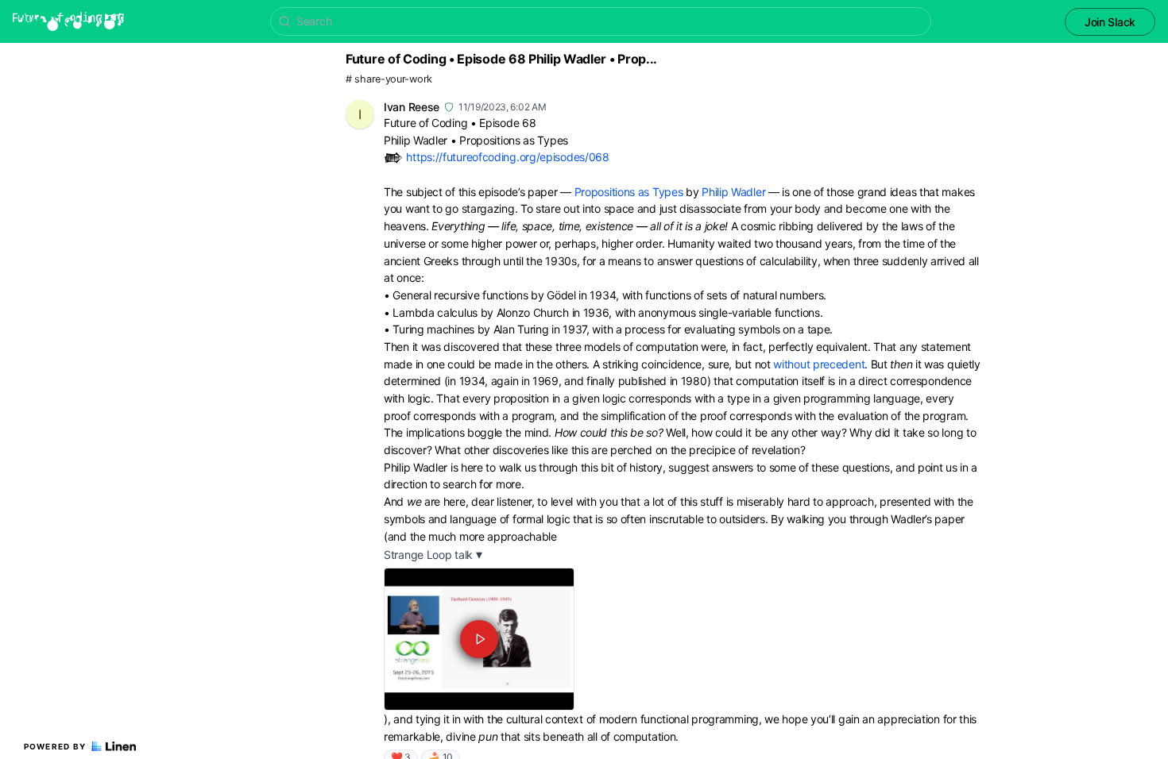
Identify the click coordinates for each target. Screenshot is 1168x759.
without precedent (818, 364)
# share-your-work (389, 79)
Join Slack (1110, 22)
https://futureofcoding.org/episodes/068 (507, 157)
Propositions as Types (628, 191)
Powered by (55, 746)
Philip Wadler (733, 191)
